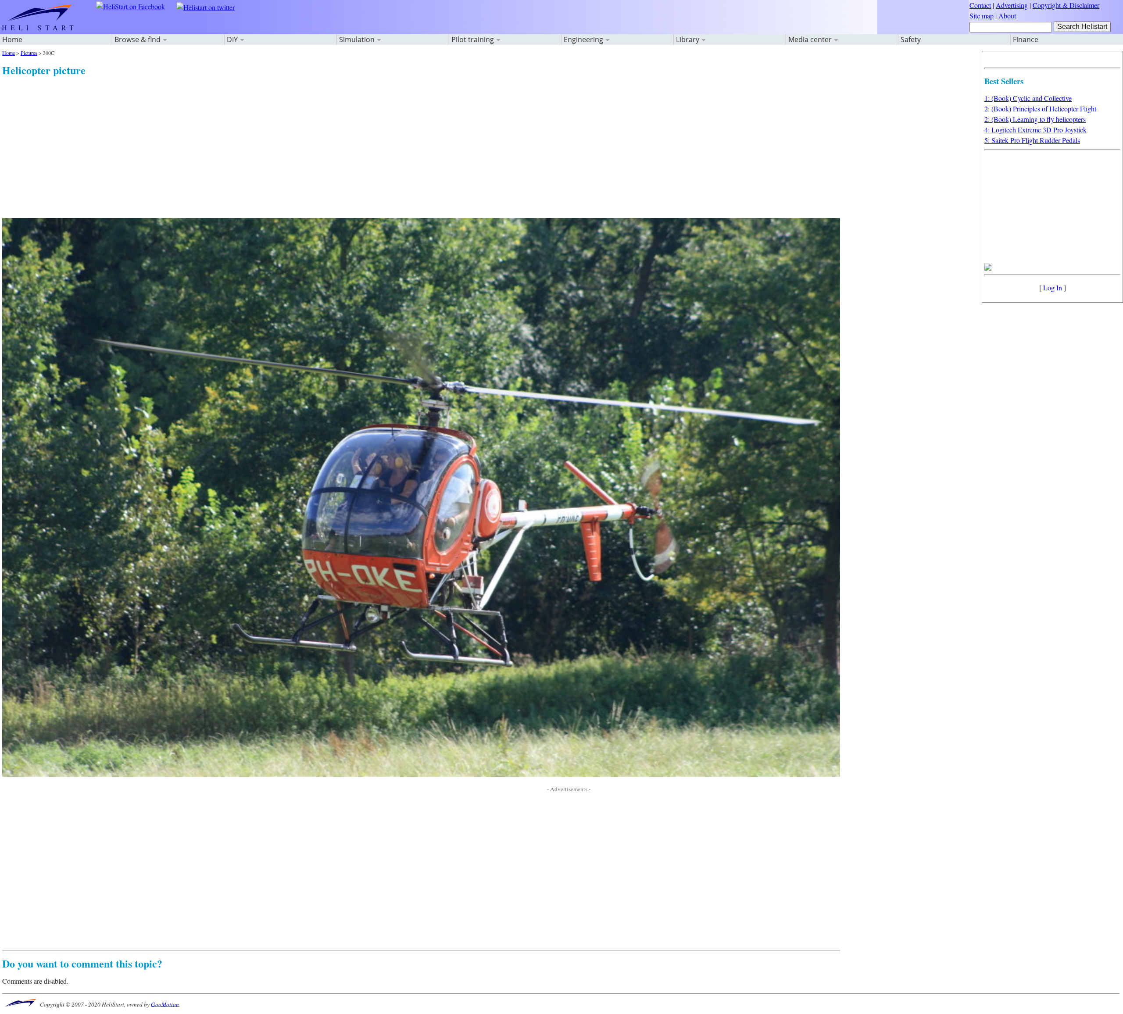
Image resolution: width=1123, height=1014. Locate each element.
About (1007, 15)
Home (12, 39)
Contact (980, 5)
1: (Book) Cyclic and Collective (1028, 98)
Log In (1052, 287)
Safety (911, 39)
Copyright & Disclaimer (1066, 5)
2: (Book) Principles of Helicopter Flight (1040, 108)
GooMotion (165, 1004)
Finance (1025, 39)
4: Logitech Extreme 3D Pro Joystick (1035, 129)
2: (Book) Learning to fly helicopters (1035, 119)
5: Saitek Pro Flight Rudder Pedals (1032, 140)
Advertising (1012, 5)
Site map (981, 15)
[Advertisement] (265, 139)
